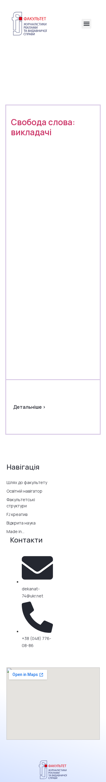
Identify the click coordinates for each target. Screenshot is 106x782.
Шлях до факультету (26, 482)
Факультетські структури (20, 503)
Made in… (15, 531)
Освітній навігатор (24, 491)
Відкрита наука (21, 523)
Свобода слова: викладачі (43, 127)
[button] (86, 24)
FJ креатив (16, 514)
